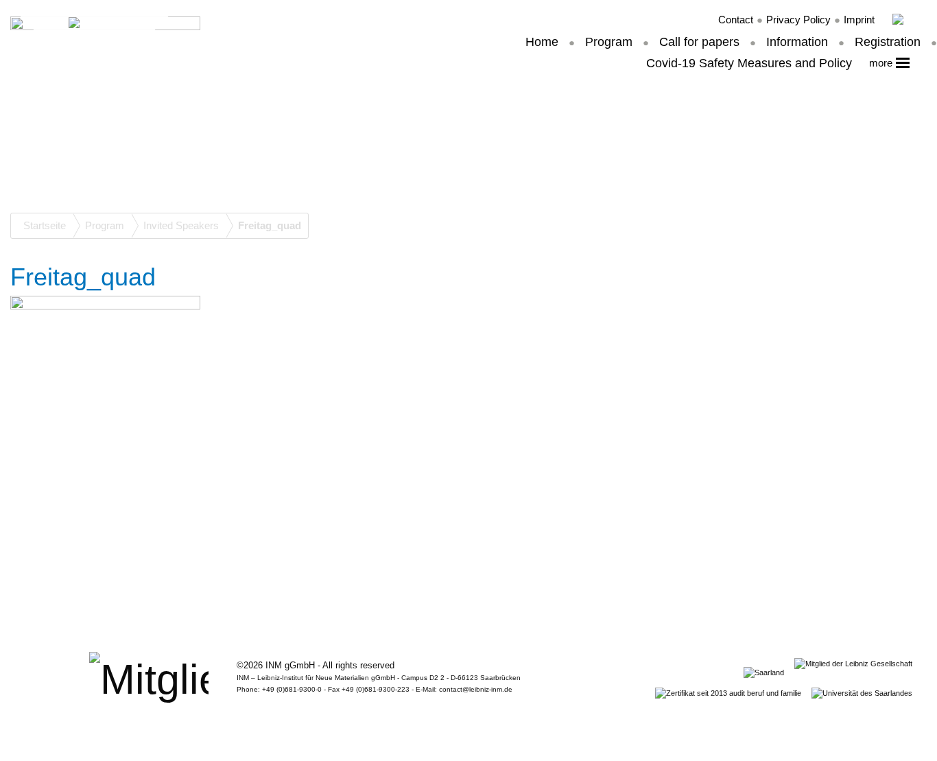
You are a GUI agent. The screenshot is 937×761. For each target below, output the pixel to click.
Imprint (859, 19)
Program (608, 42)
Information (797, 42)
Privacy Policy (798, 19)
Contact (735, 19)
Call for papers (699, 42)
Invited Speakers (181, 225)
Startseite (44, 225)
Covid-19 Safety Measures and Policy (749, 63)
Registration (888, 42)
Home (541, 42)
